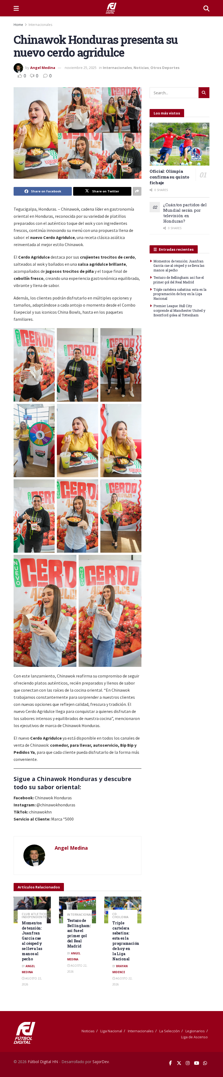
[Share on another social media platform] (137, 191)
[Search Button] (206, 8)
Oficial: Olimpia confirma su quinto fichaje (169, 176)
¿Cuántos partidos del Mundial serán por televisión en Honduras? (185, 213)
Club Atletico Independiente (34, 915)
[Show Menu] (16, 8)
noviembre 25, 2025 (81, 67)
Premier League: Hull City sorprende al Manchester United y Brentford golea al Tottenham (179, 310)
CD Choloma (120, 915)
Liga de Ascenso (194, 1036)
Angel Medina (42, 67)
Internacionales (40, 24)
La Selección (169, 1030)
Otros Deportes (164, 67)
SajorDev (100, 1061)
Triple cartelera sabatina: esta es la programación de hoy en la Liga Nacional (125, 940)
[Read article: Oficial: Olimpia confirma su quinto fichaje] (179, 144)
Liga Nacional (111, 1030)
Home (18, 24)
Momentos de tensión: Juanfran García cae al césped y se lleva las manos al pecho (32, 940)
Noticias (141, 67)
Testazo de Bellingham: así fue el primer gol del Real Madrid (79, 933)
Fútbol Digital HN (43, 1061)
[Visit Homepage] (111, 8)
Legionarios (195, 1030)
